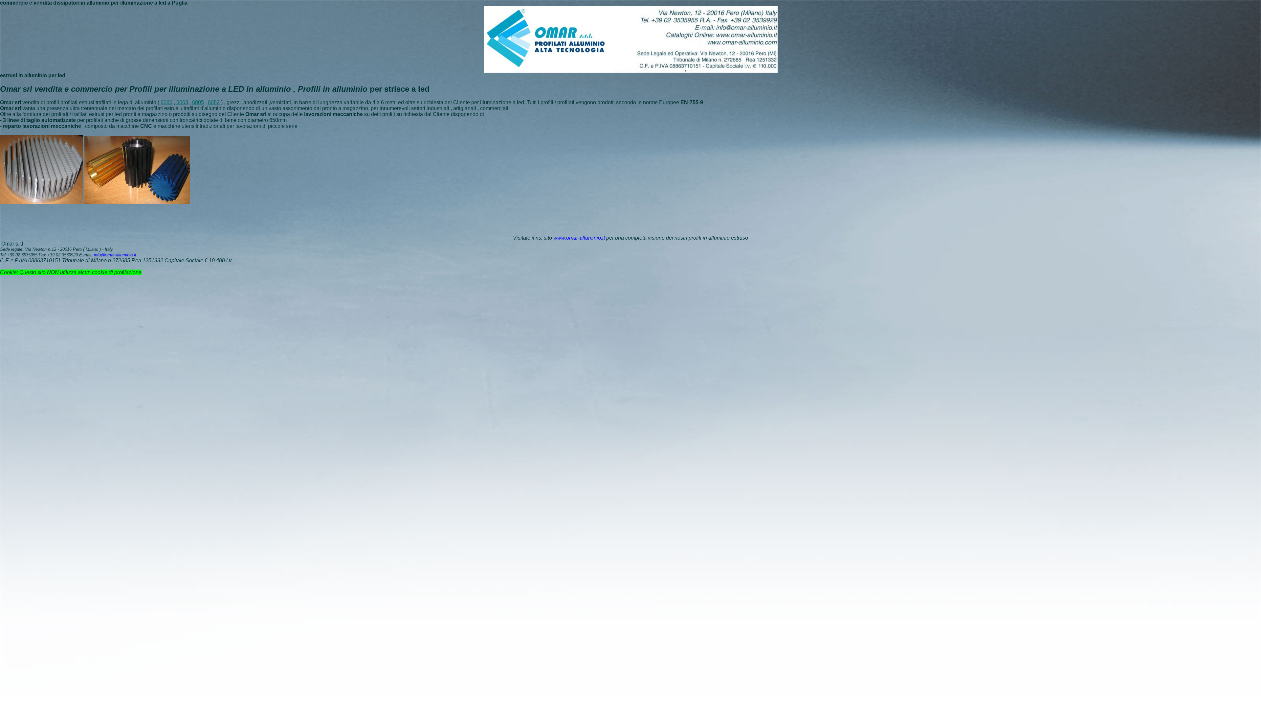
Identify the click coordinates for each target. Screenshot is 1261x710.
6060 (166, 102)
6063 (182, 102)
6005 (198, 102)
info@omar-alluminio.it (115, 254)
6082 (214, 102)
